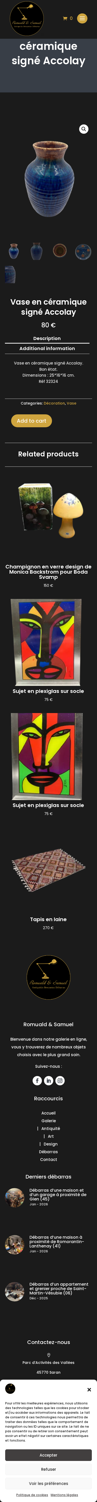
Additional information (47, 348)
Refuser (48, 1469)
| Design (48, 1144)
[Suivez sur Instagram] (60, 1080)
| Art (48, 1136)
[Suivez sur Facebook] (37, 1080)
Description (47, 338)
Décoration (54, 403)
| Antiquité (48, 1128)
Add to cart (31, 420)
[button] (89, 1389)
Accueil (48, 1113)
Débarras (48, 1152)
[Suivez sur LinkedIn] (48, 1080)
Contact (48, 1159)
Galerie (48, 1121)
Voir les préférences (48, 1483)
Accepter (48, 1455)
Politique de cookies (32, 1495)
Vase (71, 403)
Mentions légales (64, 1495)
